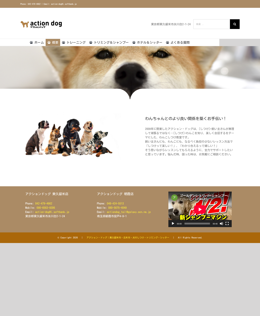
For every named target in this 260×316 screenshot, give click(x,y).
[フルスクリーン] (227, 223)
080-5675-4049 (117, 207)
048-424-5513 (115, 203)
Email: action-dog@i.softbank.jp (60, 4)
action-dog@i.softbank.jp (52, 211)
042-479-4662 (43, 203)
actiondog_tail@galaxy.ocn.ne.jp (129, 211)
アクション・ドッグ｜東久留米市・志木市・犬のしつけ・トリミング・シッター (127, 237)
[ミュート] (221, 223)
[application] (200, 209)
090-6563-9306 (46, 207)
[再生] (173, 223)
